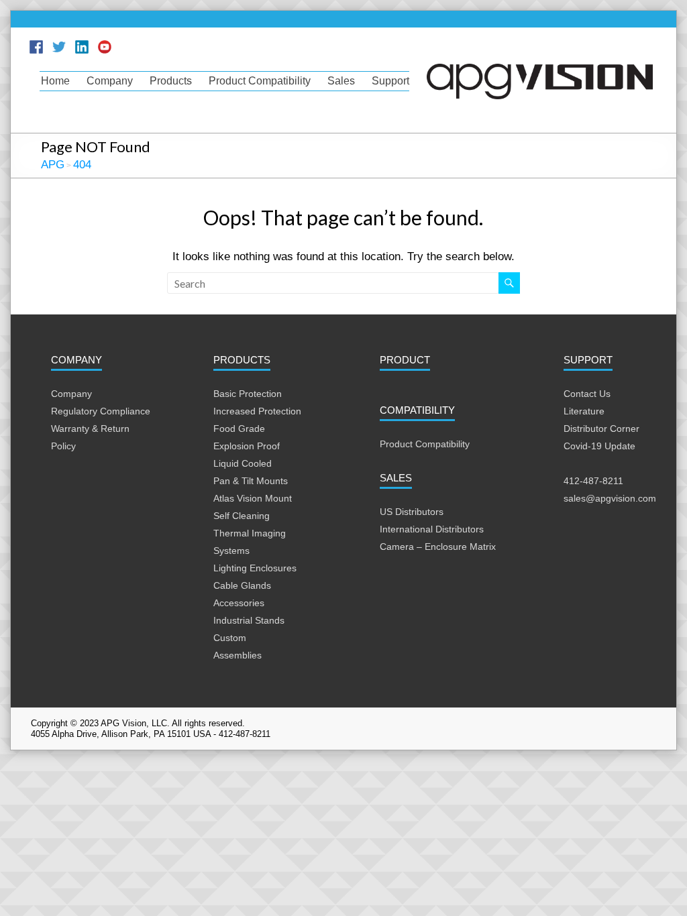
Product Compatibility (260, 81)
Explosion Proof (246, 446)
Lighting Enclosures (255, 568)
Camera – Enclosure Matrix (438, 546)
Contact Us (587, 393)
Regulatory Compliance (100, 411)
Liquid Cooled (242, 463)
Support (390, 81)
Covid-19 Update (599, 446)
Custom (229, 637)
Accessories (238, 602)
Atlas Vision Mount (252, 498)
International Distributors (432, 529)
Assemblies (237, 655)
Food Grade (239, 428)
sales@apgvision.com (610, 498)
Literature (584, 411)
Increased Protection (257, 411)
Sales (341, 81)
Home (55, 81)
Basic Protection (247, 393)
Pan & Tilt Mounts (250, 480)
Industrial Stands (248, 620)
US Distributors (411, 511)
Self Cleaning (241, 515)
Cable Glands (242, 585)
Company (110, 81)
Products (171, 81)
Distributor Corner (601, 428)
